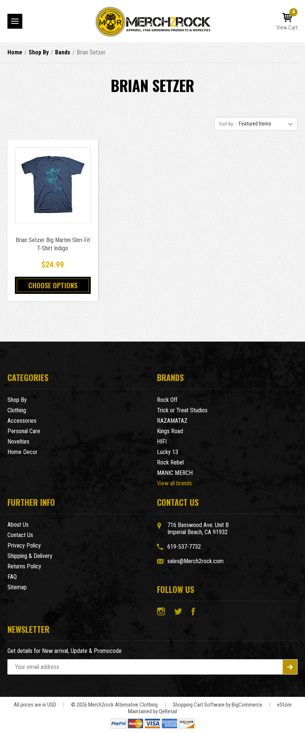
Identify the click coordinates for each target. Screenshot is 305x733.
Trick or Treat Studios (182, 410)
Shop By (17, 399)
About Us (18, 524)
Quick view (52, 177)
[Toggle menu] (14, 21)
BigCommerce (247, 704)
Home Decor (22, 452)
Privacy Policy (24, 545)
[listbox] (267, 123)
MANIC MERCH (175, 472)
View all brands (174, 483)
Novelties (18, 441)
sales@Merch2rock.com (195, 561)
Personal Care (23, 431)
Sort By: (226, 124)
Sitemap (17, 587)
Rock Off (167, 399)
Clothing (16, 410)
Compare (50, 193)
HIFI (162, 441)
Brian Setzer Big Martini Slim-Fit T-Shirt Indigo (53, 244)
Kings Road (170, 431)
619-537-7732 (184, 546)
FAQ (12, 576)
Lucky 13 (167, 452)
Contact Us (20, 535)
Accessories (21, 420)
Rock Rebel (170, 462)
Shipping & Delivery (29, 555)
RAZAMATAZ (172, 420)
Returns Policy (24, 566)
